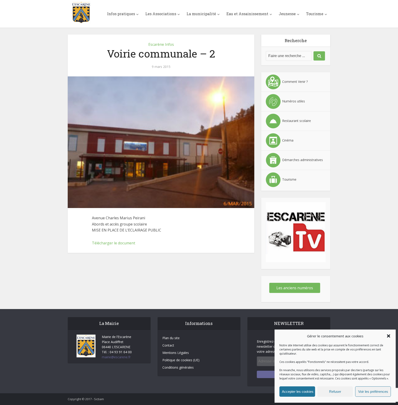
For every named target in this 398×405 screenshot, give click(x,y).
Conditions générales (178, 367)
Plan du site (171, 338)
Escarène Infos (161, 44)
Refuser (335, 391)
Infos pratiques (121, 13)
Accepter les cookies (297, 391)
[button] (388, 336)
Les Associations (160, 13)
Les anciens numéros (294, 287)
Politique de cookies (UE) (180, 360)
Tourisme (314, 13)
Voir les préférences (373, 391)
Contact (168, 345)
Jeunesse (287, 13)
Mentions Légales (175, 352)
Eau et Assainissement (247, 13)
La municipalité (201, 13)
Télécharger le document (113, 243)
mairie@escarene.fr (116, 357)
